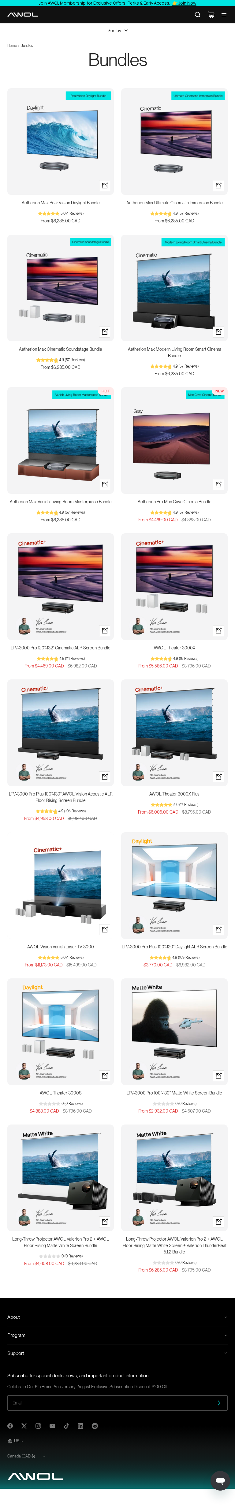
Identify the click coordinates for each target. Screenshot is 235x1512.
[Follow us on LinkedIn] (80, 1426)
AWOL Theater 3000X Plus (174, 794)
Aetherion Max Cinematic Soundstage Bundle (60, 349)
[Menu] (224, 14)
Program (16, 1335)
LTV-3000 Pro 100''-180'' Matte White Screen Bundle (174, 1093)
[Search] (197, 14)
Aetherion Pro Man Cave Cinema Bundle (174, 501)
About (13, 1317)
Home (12, 45)
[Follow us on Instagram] (38, 1426)
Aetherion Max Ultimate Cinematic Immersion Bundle (174, 202)
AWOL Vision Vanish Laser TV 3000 (60, 946)
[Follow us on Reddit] (95, 1426)
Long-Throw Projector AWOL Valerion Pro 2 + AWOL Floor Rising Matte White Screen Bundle (60, 1242)
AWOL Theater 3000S (61, 1093)
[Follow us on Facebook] (10, 1426)
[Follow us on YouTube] (52, 1426)
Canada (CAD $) (21, 1456)
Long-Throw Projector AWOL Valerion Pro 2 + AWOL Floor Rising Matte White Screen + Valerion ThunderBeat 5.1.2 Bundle (174, 1245)
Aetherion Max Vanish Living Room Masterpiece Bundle (61, 501)
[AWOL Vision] (22, 14)
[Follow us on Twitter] (24, 1426)
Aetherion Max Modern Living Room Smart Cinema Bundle (174, 352)
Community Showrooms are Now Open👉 (118, 3)
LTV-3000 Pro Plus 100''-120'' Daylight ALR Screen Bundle (174, 946)
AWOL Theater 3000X (174, 647)
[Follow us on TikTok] (66, 1426)
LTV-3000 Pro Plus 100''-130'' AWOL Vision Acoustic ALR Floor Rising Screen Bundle (61, 797)
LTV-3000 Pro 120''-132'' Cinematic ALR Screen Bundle (60, 647)
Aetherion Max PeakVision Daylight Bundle (61, 202)
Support (15, 1353)
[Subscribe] (219, 1403)
